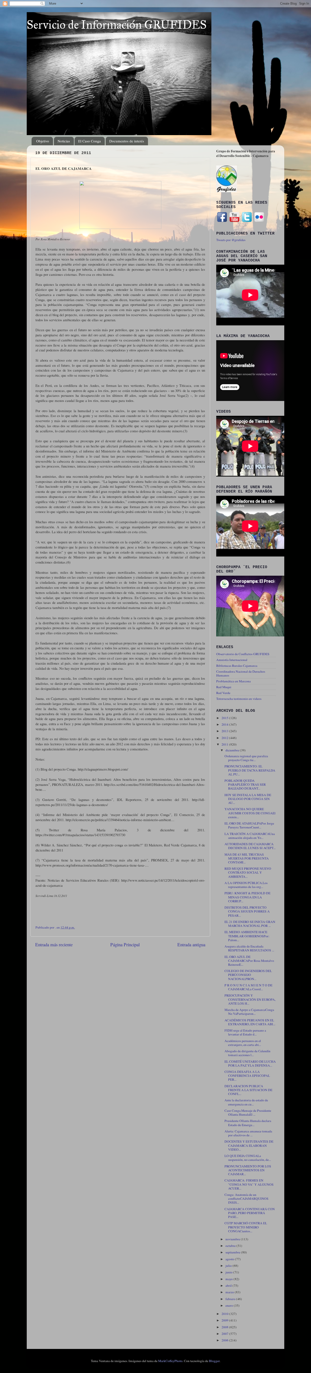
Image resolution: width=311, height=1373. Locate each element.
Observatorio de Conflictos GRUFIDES (242, 654)
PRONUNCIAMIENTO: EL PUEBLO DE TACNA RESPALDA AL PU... (250, 770)
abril (229, 1285)
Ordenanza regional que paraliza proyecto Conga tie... (246, 758)
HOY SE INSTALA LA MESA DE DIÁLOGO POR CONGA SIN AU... (248, 799)
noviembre (233, 1239)
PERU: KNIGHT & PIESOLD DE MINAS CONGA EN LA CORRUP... (247, 897)
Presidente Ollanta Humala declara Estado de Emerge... (248, 1123)
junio (229, 1272)
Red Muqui (223, 687)
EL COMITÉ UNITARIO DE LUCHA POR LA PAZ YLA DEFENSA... (250, 1063)
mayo (229, 1279)
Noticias (64, 141)
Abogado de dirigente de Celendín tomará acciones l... (247, 1053)
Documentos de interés (126, 141)
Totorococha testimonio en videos (238, 698)
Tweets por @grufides (230, 240)
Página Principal (125, 944)
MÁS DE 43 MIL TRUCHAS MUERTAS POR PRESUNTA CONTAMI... (247, 858)
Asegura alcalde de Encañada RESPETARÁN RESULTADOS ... (249, 948)
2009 (225, 1320)
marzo (230, 1292)
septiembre (233, 1252)
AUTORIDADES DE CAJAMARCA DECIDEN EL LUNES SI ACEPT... (250, 846)
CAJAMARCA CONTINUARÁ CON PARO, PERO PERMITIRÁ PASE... (250, 1213)
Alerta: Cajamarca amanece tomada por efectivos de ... (248, 1133)
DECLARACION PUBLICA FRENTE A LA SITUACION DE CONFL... (248, 1090)
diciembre (232, 750)
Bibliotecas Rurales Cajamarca (236, 665)
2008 (225, 1327)
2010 (225, 1314)
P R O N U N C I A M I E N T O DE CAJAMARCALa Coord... (248, 987)
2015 (225, 718)
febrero (230, 1299)
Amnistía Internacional (231, 660)
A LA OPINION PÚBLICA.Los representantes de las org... (246, 885)
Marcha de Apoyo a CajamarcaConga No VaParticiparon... (249, 1012)
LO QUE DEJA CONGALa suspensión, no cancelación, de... (248, 1158)
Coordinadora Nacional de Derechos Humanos (240, 673)
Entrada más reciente (54, 944)
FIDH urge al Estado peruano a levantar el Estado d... (245, 1032)
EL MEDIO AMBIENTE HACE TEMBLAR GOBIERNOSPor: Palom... (247, 936)
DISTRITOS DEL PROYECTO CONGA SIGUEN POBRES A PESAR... (247, 911)
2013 (225, 731)
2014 (225, 724)
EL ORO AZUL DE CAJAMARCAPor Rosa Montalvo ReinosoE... (249, 961)
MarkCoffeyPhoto (170, 1361)
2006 (225, 1340)
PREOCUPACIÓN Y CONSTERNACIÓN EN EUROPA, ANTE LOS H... (250, 999)
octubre (230, 1245)
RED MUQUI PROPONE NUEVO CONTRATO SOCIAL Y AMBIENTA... (248, 872)
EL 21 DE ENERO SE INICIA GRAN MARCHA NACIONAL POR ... (250, 924)
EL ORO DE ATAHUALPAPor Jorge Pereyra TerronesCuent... (249, 825)
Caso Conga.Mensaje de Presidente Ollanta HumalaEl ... (248, 1112)
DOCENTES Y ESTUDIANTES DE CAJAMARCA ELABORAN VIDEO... (249, 1145)
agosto (230, 1259)
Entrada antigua (191, 944)
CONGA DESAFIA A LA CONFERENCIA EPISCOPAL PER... (247, 1075)
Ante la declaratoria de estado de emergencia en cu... (246, 1102)
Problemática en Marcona (233, 681)
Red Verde (223, 693)
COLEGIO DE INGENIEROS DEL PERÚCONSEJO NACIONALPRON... (248, 975)
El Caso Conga (89, 141)
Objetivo (42, 141)
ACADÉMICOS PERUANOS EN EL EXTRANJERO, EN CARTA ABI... (250, 1022)
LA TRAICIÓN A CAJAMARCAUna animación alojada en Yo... (250, 836)
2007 (225, 1333)
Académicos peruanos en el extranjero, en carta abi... (243, 1043)
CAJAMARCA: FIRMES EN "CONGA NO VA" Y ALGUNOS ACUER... (249, 1184)
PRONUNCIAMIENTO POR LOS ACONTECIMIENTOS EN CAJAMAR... (248, 1170)
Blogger (214, 1361)
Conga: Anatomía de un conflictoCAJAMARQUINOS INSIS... (246, 1198)
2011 (225, 744)
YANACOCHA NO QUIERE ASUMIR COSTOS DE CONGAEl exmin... (250, 813)
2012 (225, 738)
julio (229, 1265)
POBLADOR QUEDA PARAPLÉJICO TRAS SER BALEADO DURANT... (245, 784)
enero (229, 1305)
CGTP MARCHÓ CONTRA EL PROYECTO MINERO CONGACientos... (246, 1227)
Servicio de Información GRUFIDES (117, 24)
